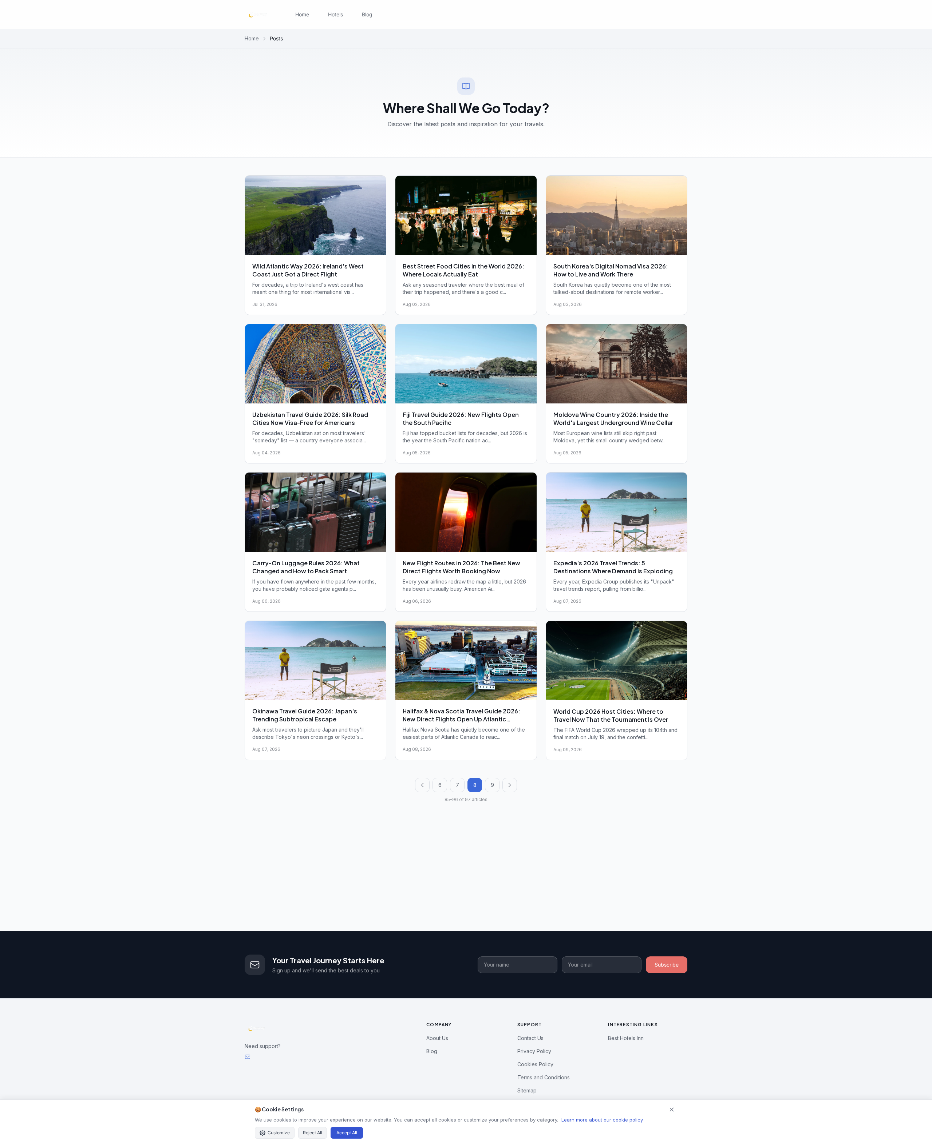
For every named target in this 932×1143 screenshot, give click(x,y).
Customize (279, 1132)
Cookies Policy (535, 1064)
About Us (437, 1038)
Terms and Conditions (543, 1077)
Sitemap (527, 1090)
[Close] (671, 1109)
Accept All (346, 1132)
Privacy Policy (534, 1051)
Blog (367, 14)
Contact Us (530, 1038)
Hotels (335, 14)
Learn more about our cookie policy (602, 1120)
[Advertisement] (466, 877)
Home (302, 14)
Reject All (312, 1132)
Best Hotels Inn (626, 1038)
